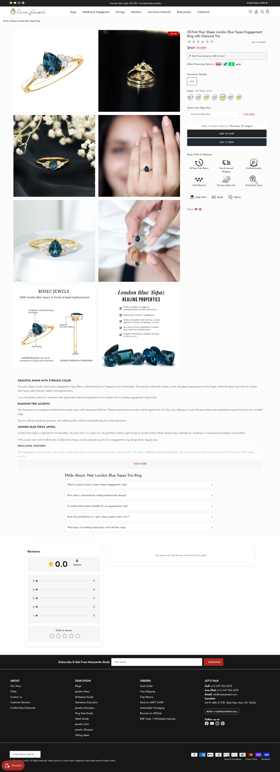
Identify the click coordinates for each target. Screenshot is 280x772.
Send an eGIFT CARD (152, 702)
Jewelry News (82, 691)
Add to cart (227, 133)
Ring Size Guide (84, 713)
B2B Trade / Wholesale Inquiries (157, 719)
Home (6, 20)
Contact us (16, 697)
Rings (73, 12)
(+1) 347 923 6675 (221, 686)
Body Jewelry (184, 12)
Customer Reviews (20, 702)
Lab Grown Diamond (159, 12)
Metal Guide (82, 719)
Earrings (120, 12)
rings (13, 20)
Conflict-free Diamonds (22, 708)
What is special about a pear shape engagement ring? (97, 484)
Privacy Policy (251, 759)
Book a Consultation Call (222, 711)
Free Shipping (147, 691)
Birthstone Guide (84, 697)
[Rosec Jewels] (28, 11)
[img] (198, 42)
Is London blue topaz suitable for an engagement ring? (97, 506)
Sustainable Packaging (152, 708)
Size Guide (249, 114)
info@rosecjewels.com (225, 694)
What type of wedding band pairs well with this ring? (96, 527)
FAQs (13, 691)
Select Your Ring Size (199, 107)
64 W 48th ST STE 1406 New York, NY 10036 (230, 703)
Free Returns (146, 697)
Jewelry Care (82, 724)
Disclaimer (265, 759)
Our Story (15, 686)
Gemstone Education (86, 702)
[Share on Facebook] (196, 209)
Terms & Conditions (232, 759)
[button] (250, 12)
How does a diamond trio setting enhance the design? (97, 495)
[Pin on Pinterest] (200, 209)
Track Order (146, 686)
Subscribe (214, 662)
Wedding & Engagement (95, 12)
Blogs (78, 686)
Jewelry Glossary (84, 729)
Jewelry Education (84, 708)
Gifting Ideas (82, 735)
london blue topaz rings (29, 20)
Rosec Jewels (23, 760)
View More (140, 463)
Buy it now (227, 142)
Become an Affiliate (151, 713)
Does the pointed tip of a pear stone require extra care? (98, 516)
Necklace (136, 12)
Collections (203, 12)
